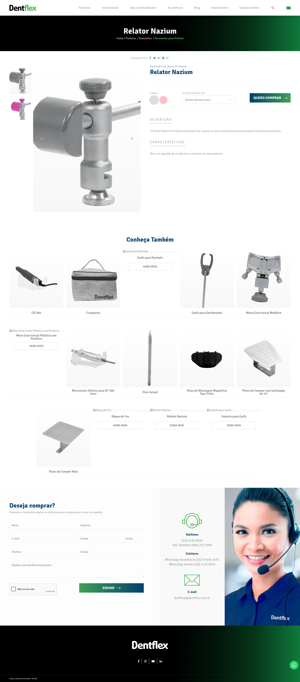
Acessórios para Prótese (169, 38)
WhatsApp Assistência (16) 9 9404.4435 (192, 560)
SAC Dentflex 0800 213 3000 (192, 545)
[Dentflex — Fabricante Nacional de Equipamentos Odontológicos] (23, 7)
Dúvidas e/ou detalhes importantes (32, 565)
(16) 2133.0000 (192, 540)
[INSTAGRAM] (145, 661)
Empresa (85, 525)
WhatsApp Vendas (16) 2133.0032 (192, 564)
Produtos (131, 38)
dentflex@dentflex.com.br (192, 598)
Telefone (16, 551)
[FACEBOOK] (139, 661)
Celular (84, 551)
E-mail (15, 538)
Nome (15, 525)
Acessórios (145, 38)
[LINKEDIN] (160, 661)
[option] (20, 80)
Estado (129, 538)
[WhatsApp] (294, 665)
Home (119, 38)
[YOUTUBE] (153, 661)
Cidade (84, 538)
